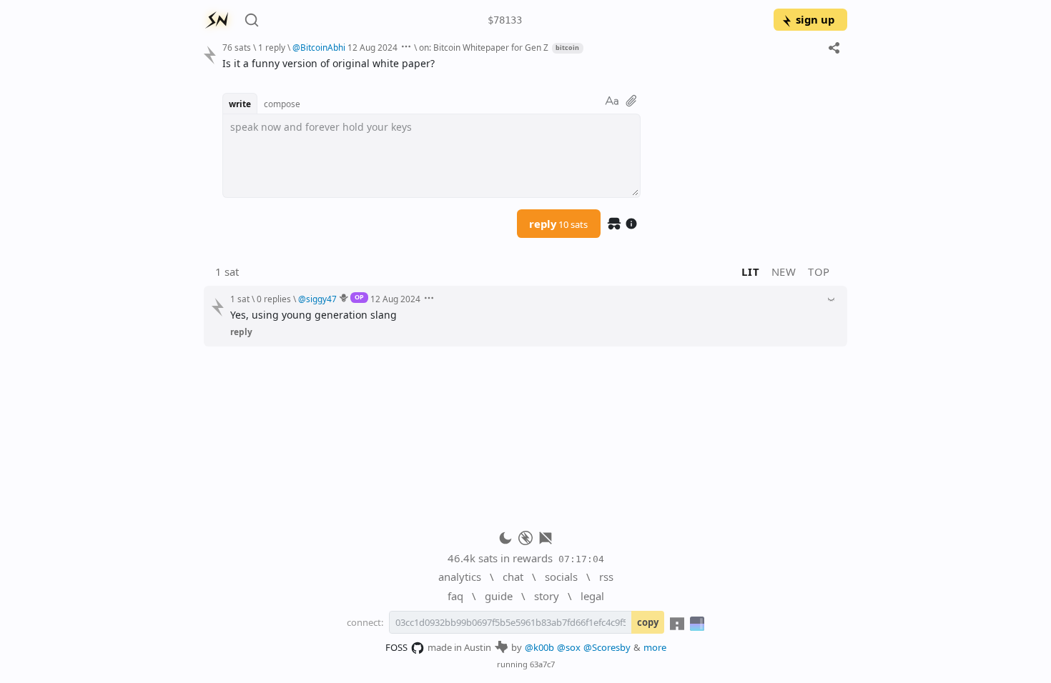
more (654, 647)
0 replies (274, 298)
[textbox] (529, 63)
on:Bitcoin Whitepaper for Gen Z (483, 47)
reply (558, 223)
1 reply (271, 47)
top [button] (819, 271)
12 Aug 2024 (372, 47)
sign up (815, 19)
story (546, 596)
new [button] (783, 271)
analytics (459, 576)
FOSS (396, 647)
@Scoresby (607, 647)
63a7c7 (542, 664)
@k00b (539, 647)
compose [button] (282, 103)
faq (455, 596)
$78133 (505, 20)
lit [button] (750, 271)
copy (647, 622)
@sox (569, 647)
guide (499, 596)
